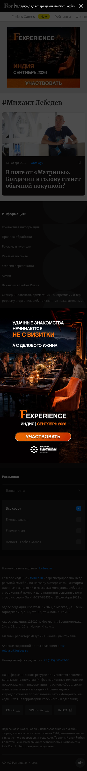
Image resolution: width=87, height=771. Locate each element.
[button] (81, 6)
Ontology (37, 163)
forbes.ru (45, 568)
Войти (57, 6)
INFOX (62, 710)
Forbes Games (29, 16)
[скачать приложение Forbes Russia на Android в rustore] (19, 411)
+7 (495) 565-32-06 (56, 660)
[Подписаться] (79, 490)
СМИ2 (10, 710)
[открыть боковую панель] (69, 6)
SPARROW (36, 710)
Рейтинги (63, 16)
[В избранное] (79, 162)
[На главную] (13, 5)
